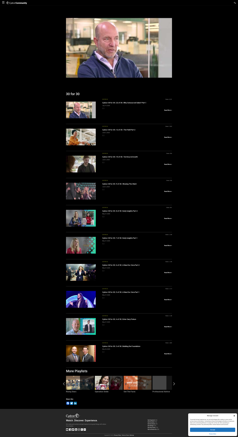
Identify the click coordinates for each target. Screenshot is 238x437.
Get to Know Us (152, 429)
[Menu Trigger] (3, 2)
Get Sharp (150, 425)
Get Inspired (151, 420)
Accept (212, 430)
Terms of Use (125, 435)
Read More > (168, 110)
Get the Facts (151, 427)
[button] (234, 416)
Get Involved (151, 424)
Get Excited (151, 422)
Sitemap (132, 435)
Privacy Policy (212, 433)
